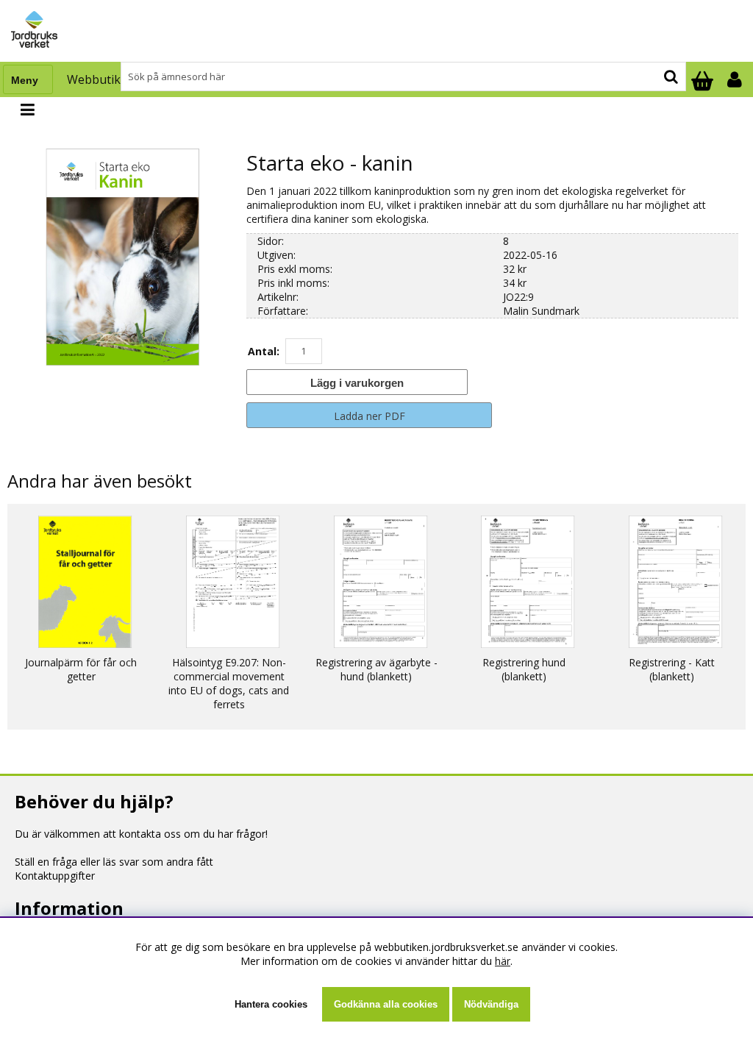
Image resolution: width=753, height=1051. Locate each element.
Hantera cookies (271, 1004)
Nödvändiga (491, 1004)
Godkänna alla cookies (386, 1004)
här (502, 961)
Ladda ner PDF (369, 416)
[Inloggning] (736, 79)
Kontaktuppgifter (55, 876)
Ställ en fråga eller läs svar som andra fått (114, 862)
